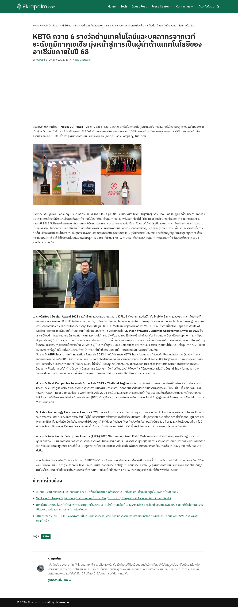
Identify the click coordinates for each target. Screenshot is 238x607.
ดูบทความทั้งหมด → (59, 580)
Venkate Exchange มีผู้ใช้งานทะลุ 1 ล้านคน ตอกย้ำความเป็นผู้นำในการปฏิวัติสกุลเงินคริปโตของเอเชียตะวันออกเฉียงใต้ (103, 498)
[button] (170, 6)
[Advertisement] (119, 89)
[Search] (218, 6)
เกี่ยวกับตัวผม (206, 6)
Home (112, 6)
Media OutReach (50, 26)
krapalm (40, 60)
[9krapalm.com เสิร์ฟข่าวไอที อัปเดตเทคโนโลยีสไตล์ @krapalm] (36, 6)
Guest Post (139, 6)
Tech (124, 6)
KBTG (46, 536)
